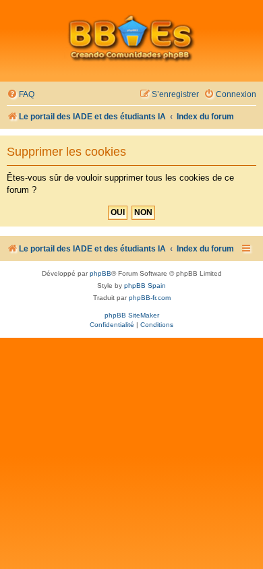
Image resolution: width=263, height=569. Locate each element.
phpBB (100, 273)
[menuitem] (20, 95)
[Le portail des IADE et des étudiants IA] (131, 37)
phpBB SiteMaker (132, 315)
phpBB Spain (145, 285)
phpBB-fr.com (150, 297)
